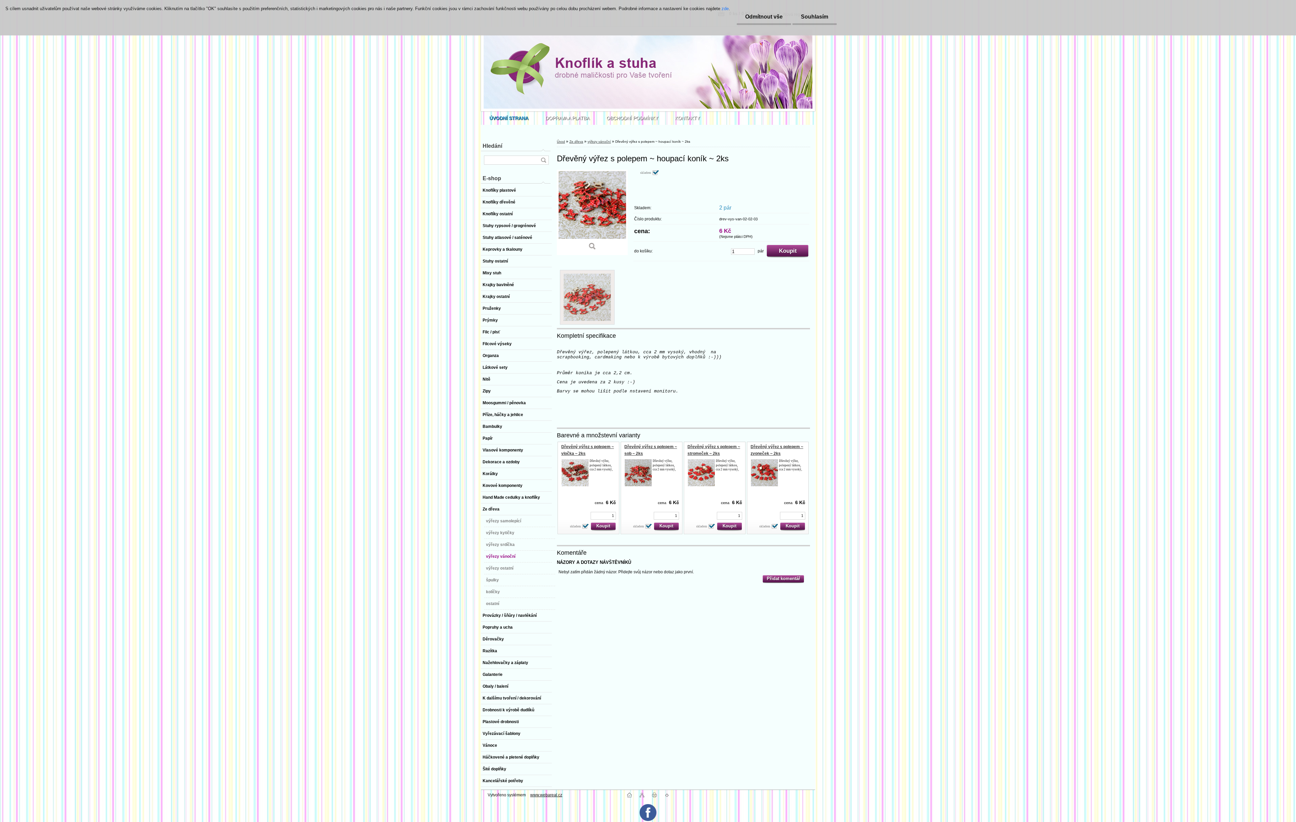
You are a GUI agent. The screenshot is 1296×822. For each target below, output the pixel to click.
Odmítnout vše (764, 17)
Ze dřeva (576, 141)
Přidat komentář (783, 578)
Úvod (561, 141)
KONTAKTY (687, 118)
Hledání (492, 146)
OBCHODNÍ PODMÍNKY (632, 118)
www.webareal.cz (546, 795)
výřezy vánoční (599, 141)
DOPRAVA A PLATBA (567, 118)
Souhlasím (814, 17)
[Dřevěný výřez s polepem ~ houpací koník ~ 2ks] (592, 212)
